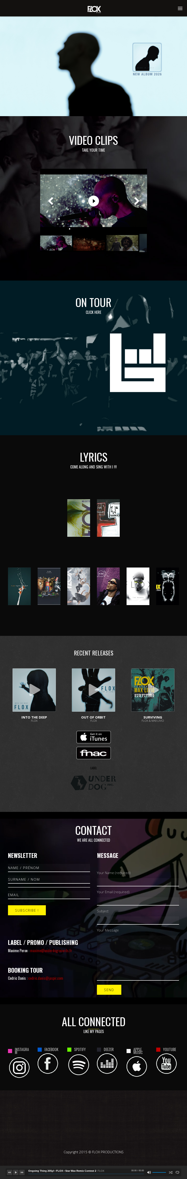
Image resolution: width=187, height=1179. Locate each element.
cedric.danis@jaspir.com (45, 978)
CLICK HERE (93, 312)
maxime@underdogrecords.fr (51, 950)
